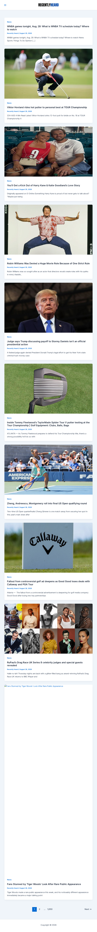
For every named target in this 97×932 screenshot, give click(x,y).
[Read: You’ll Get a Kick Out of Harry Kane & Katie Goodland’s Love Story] (48, 151)
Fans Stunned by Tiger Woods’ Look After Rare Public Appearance (44, 884)
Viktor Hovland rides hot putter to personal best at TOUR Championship (47, 107)
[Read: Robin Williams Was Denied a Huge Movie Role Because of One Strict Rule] (48, 229)
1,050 (49, 909)
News (9, 22)
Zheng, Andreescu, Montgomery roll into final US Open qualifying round (47, 503)
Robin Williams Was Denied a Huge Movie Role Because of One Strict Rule (48, 263)
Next (88, 909)
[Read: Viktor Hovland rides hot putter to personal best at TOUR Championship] (48, 73)
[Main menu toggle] (5, 5)
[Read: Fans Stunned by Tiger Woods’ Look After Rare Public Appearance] (48, 780)
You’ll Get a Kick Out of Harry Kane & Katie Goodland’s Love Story (43, 185)
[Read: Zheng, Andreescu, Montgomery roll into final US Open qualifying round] (48, 469)
